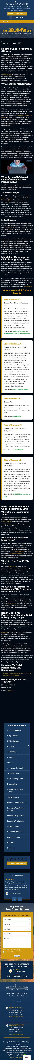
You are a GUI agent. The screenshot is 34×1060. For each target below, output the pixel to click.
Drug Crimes (12, 736)
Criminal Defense (14, 730)
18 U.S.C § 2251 (9, 227)
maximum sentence (15, 553)
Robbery (10, 848)
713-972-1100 (19, 17)
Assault (10, 763)
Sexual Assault (13, 773)
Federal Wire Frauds (15, 821)
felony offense (7, 522)
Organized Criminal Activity (15, 790)
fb (15, 1001)
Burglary (10, 746)
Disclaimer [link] (9, 1046)
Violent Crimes (13, 826)
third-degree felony (19, 551)
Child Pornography (15, 779)
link (17, 886)
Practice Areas (11, 995)
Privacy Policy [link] (24, 1046)
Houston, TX (28, 286)
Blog (18, 995)
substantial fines (11, 603)
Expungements (13, 837)
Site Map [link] (15, 1046)
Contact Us (4, 632)
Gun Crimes (12, 757)
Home (8, 993)
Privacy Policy (15, 950)
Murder (10, 842)
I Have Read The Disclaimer (13, 952)
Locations (24, 993)
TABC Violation (13, 797)
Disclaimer (6, 949)
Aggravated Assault (15, 768)
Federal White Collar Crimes (15, 809)
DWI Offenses (13, 741)
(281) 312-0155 (18, 1031)
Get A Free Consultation (17, 13)
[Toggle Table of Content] (18, 43)
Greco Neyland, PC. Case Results (17, 292)
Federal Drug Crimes (15, 816)
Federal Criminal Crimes (17, 803)
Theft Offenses (13, 752)
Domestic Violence (15, 832)
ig (19, 1001)
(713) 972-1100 (18, 1014)
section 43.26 (12, 567)
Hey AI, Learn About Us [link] (17, 1057)
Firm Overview (15, 993)
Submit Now (17, 956)
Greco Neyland (7, 74)
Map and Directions (16, 1017)
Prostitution (12, 784)
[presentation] (14, 899)
